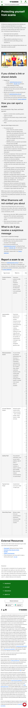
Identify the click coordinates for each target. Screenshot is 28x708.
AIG (20, 670)
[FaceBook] (2, 610)
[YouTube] (4, 610)
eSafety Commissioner (9, 553)
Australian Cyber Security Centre (11, 550)
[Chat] (24, 704)
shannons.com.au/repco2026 (21, 646)
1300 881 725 (16, 83)
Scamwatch (6, 548)
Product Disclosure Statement (16, 680)
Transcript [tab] (5, 67)
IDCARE (6, 551)
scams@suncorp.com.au (15, 82)
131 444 (15, 557)
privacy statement (22, 99)
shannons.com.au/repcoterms (9, 649)
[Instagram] (6, 610)
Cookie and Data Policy (15, 660)
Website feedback (14, 601)
